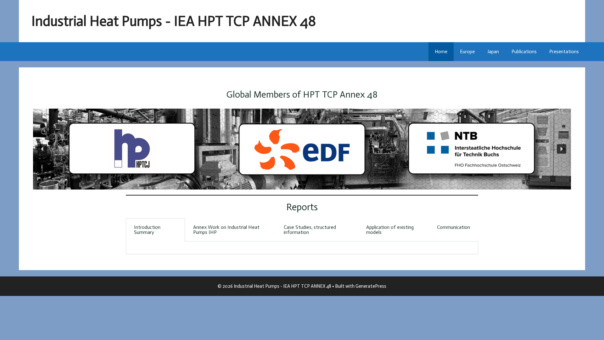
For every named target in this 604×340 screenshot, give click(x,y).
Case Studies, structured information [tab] (310, 229)
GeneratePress (370, 286)
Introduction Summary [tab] (147, 229)
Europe (467, 51)
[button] (42, 149)
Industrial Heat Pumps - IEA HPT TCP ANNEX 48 (173, 21)
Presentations (564, 51)
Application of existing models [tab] (390, 229)
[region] (302, 149)
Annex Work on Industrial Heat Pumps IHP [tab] (226, 229)
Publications (524, 51)
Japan (493, 51)
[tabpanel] (302, 247)
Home (441, 51)
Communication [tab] (453, 227)
